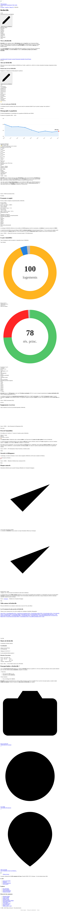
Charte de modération (7, 882)
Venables (6, 899)
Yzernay (6, 897)
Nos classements (6, 888)
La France (2, 7)
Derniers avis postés (6, 891)
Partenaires (5, 881)
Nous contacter (5, 884)
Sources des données (6, 880)
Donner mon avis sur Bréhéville (6, 26)
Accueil (1, 4)
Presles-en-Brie (7, 905)
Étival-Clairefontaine (8, 900)
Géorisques (6, 598)
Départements (9, 4)
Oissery (6, 904)
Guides (16, 4)
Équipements (18, 59)
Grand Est (7, 7)
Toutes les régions (6, 889)
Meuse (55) (11, 7)
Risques (29, 59)
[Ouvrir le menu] (2, 6)
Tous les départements (7, 890)
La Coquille (6, 903)
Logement (13, 59)
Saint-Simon (7, 901)
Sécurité (26, 59)
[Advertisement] (51, 50)
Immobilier (23, 59)
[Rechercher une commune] (0, 6)
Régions (5, 4)
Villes (13, 4)
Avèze (5, 902)
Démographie (4, 59)
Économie (9, 59)
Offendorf (6, 896)
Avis (1, 59)
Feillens (6, 898)
